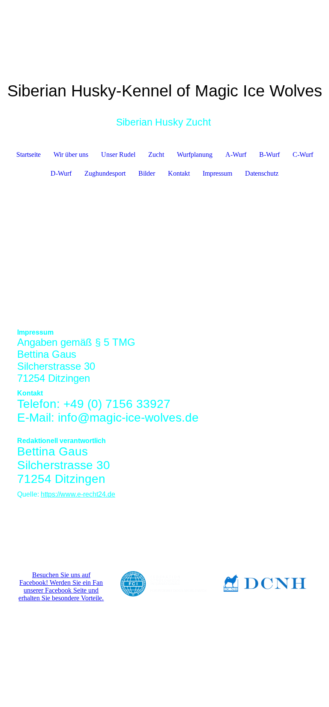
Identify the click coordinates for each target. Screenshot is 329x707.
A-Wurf (235, 154)
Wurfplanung (194, 154)
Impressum (217, 173)
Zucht (156, 154)
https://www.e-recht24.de (78, 494)
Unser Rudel (118, 154)
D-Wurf (61, 173)
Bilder (146, 173)
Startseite (28, 154)
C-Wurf (303, 154)
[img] (164, 251)
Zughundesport (105, 173)
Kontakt (179, 173)
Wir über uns (71, 154)
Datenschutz (261, 173)
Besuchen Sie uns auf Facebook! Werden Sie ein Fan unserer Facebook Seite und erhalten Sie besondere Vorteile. (61, 586)
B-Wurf (269, 154)
